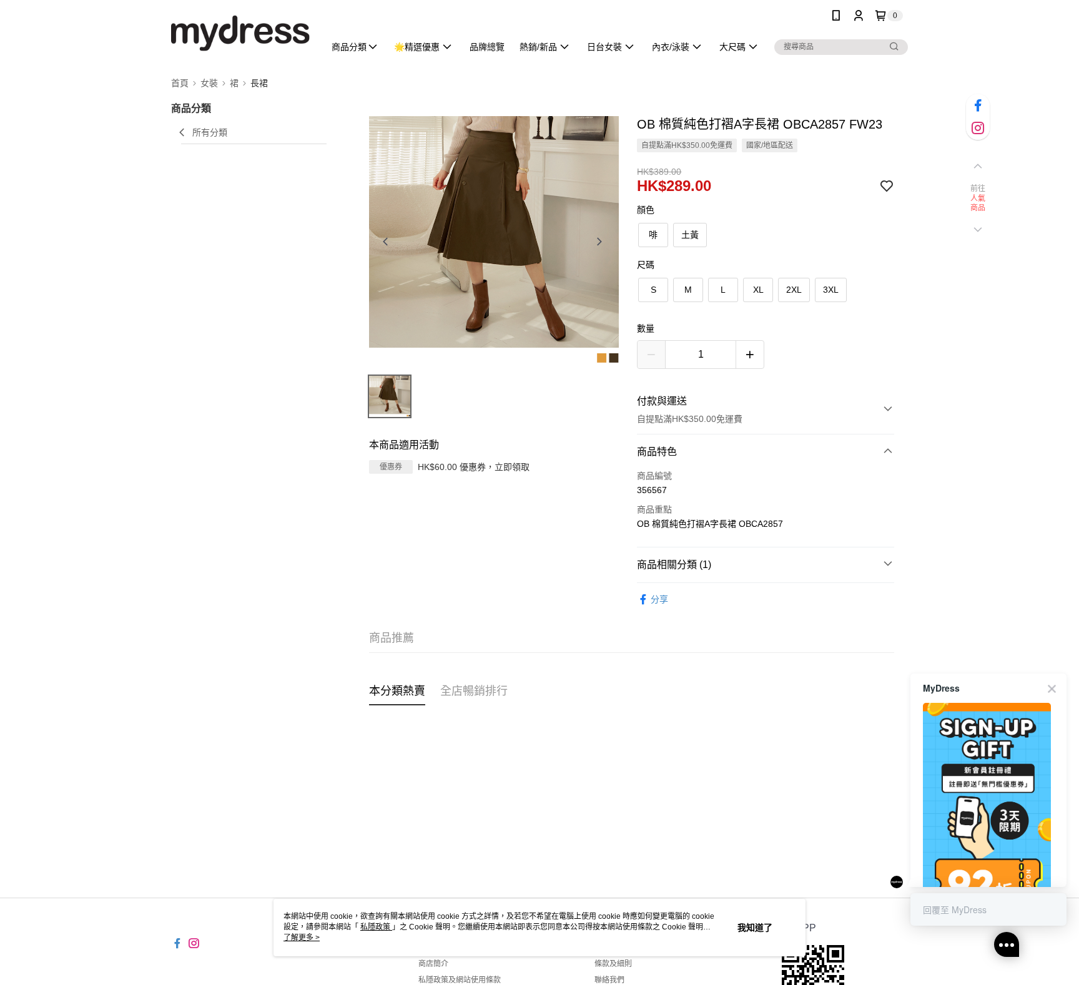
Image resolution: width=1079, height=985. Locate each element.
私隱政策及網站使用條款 (459, 980)
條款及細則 (613, 963)
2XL (794, 290)
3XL (831, 290)
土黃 (690, 235)
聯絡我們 (609, 980)
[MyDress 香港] (240, 32)
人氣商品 (978, 203)
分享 (659, 599)
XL (758, 290)
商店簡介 (433, 963)
